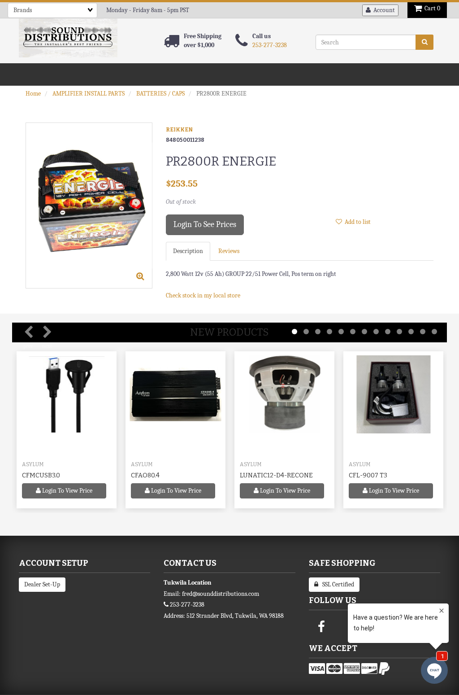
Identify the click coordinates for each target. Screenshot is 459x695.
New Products (229, 332)
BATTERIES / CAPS (160, 93)
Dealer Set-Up (42, 584)
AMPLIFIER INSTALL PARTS (88, 93)
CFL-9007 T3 (368, 475)
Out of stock (181, 201)
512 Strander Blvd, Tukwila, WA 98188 (235, 616)
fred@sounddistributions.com (220, 594)
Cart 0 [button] (431, 8)
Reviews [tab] (228, 251)
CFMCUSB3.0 (41, 475)
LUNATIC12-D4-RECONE (276, 475)
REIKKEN (179, 130)
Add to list (356, 222)
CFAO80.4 (145, 475)
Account (383, 10)
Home (33, 93)
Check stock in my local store (203, 295)
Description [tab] (188, 251)
